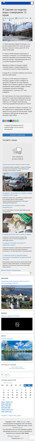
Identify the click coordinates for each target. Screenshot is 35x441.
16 (30, 392)
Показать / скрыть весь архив (11, 415)
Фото (3, 336)
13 (17, 392)
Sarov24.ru (23, 422)
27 (17, 397)
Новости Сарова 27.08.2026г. (10, 316)
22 (26, 395)
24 (3, 397)
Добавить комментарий (18, 135)
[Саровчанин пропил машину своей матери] (17, 152)
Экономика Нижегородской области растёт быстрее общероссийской (15, 282)
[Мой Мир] (8, 121)
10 (3, 392)
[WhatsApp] (15, 121)
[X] (11, 121)
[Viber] (13, 121)
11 (8, 392)
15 (26, 392)
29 (26, 397)
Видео (4, 313)
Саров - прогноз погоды (17, 367)
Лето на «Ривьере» (7, 339)
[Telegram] (18, 121)
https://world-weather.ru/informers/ (17, 368)
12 (12, 392)
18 (8, 395)
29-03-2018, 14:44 (22, 18)
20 (17, 395)
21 (21, 395)
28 (21, 397)
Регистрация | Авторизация (11, 270)
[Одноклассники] (6, 121)
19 (12, 395)
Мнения (4, 278)
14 (21, 392)
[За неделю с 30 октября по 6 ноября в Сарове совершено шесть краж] (17, 181)
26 (12, 397)
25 (8, 397)
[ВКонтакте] (4, 121)
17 (3, 395)
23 (30, 395)
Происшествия (9, 18)
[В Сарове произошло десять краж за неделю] (17, 223)
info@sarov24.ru (17, 427)
